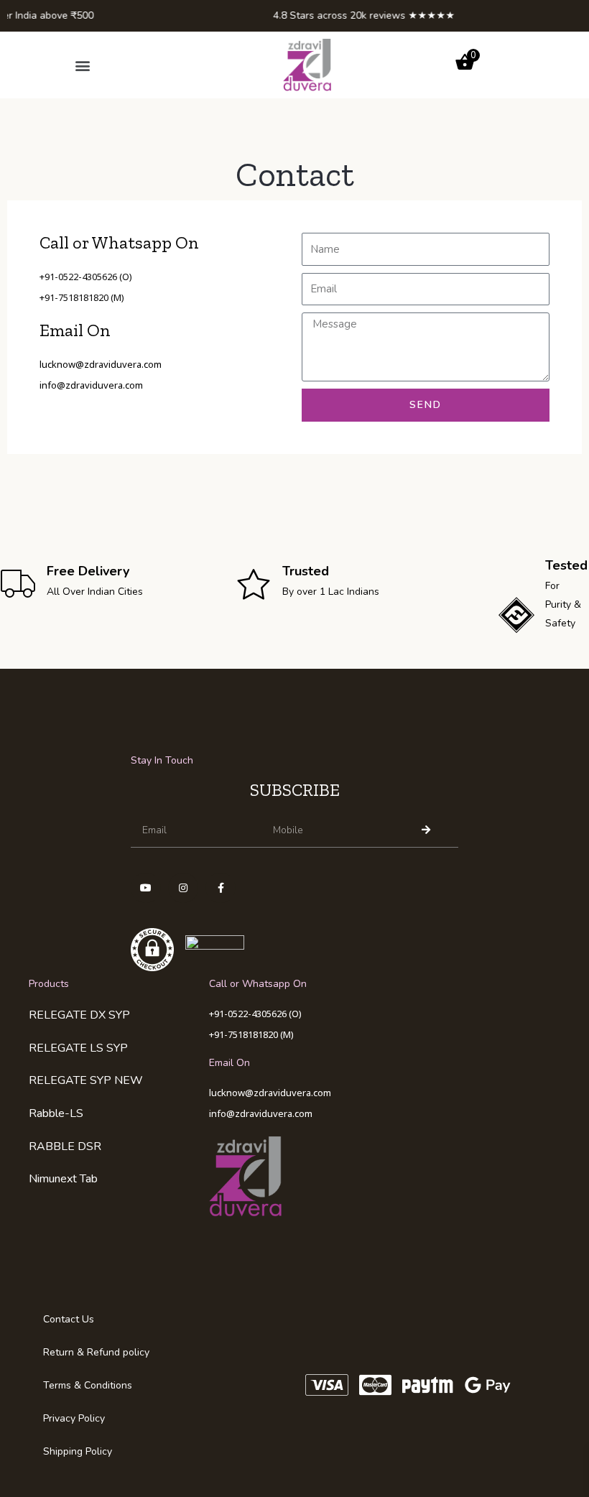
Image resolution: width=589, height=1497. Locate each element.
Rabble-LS (56, 1113)
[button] (82, 65)
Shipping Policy (77, 1451)
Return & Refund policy (96, 1352)
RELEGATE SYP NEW (86, 1080)
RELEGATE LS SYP (78, 1048)
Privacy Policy (74, 1418)
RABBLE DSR (65, 1146)
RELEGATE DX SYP (79, 1015)
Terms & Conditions (87, 1385)
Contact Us (68, 1319)
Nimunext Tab (63, 1179)
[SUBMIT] (428, 830)
